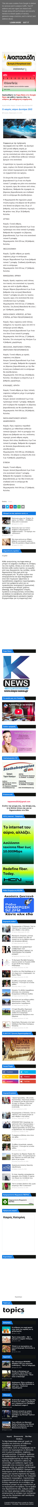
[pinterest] (28, 1077)
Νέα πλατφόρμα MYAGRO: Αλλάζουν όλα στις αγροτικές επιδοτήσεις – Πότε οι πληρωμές (23, 1363)
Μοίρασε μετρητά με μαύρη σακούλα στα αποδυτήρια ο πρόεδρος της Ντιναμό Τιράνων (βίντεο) (23, 1413)
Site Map (28, 1436)
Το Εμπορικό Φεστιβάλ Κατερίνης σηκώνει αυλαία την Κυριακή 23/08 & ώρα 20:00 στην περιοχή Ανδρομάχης (23, 962)
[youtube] (28, 1081)
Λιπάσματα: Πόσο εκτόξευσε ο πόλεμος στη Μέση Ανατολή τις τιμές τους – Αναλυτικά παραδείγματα (23, 1385)
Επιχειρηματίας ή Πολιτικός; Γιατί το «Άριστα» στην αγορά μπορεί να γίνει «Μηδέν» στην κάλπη (23, 928)
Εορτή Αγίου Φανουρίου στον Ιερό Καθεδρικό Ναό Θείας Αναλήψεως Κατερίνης (23, 1024)
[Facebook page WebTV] (28, 1086)
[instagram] (10, 1081)
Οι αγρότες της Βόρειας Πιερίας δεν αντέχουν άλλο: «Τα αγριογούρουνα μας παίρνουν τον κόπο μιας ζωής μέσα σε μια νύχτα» (23, 1156)
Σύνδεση (19, 1439)
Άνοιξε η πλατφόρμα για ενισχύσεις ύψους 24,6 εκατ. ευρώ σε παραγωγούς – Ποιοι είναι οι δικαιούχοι (22, 1373)
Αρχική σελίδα (6, 105)
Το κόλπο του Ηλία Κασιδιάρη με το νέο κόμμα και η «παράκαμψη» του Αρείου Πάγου (23, 973)
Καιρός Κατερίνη (14, 1217)
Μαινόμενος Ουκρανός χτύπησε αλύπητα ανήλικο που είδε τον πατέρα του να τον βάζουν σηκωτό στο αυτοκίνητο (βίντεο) (23, 938)
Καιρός (13, 105)
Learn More (15, 22)
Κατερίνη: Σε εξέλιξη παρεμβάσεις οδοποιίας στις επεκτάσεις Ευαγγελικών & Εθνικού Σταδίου (23, 992)
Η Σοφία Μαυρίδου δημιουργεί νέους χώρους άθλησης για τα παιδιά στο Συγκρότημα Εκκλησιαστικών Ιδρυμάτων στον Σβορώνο (23, 1012)
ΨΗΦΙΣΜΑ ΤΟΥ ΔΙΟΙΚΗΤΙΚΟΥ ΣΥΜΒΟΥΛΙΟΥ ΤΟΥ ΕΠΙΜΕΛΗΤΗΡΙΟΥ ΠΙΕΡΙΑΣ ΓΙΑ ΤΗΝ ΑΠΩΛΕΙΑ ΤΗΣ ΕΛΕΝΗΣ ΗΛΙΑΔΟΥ (22, 950)
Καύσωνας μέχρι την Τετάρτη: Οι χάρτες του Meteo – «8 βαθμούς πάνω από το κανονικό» (22, 520)
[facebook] (10, 1072)
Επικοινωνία (18, 1436)
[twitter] (28, 1072)
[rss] (10, 1077)
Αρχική (9, 1436)
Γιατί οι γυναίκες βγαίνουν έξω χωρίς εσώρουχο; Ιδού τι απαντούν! (24, 1184)
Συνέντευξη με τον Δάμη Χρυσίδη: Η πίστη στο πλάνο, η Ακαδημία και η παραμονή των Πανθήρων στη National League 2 (24, 1402)
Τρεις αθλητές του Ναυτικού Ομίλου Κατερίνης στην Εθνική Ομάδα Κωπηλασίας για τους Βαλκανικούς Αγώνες (23, 1424)
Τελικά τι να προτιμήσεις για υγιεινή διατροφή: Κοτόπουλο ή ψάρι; (23, 1348)
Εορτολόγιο (18, 1297)
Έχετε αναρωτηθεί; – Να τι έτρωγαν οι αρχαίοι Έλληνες (22, 1338)
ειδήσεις (5, 99)
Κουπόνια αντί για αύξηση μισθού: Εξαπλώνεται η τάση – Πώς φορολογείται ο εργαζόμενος (23, 1001)
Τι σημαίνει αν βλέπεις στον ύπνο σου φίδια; (23, 1136)
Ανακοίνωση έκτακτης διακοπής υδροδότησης (22, 1166)
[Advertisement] (19, 25)
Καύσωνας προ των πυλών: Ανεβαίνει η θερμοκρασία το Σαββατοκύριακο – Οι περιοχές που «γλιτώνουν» (23, 530)
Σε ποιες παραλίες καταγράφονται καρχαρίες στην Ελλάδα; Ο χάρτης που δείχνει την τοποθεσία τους (23, 1176)
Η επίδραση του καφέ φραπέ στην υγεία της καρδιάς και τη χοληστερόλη (22, 1329)
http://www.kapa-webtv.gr (26, 1504)
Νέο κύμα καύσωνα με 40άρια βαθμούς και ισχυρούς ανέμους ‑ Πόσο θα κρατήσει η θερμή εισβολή (23, 541)
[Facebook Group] (10, 1086)
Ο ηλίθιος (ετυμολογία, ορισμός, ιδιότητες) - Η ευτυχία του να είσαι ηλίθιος (23, 982)
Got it (26, 22)
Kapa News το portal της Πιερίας (23, 1502)
